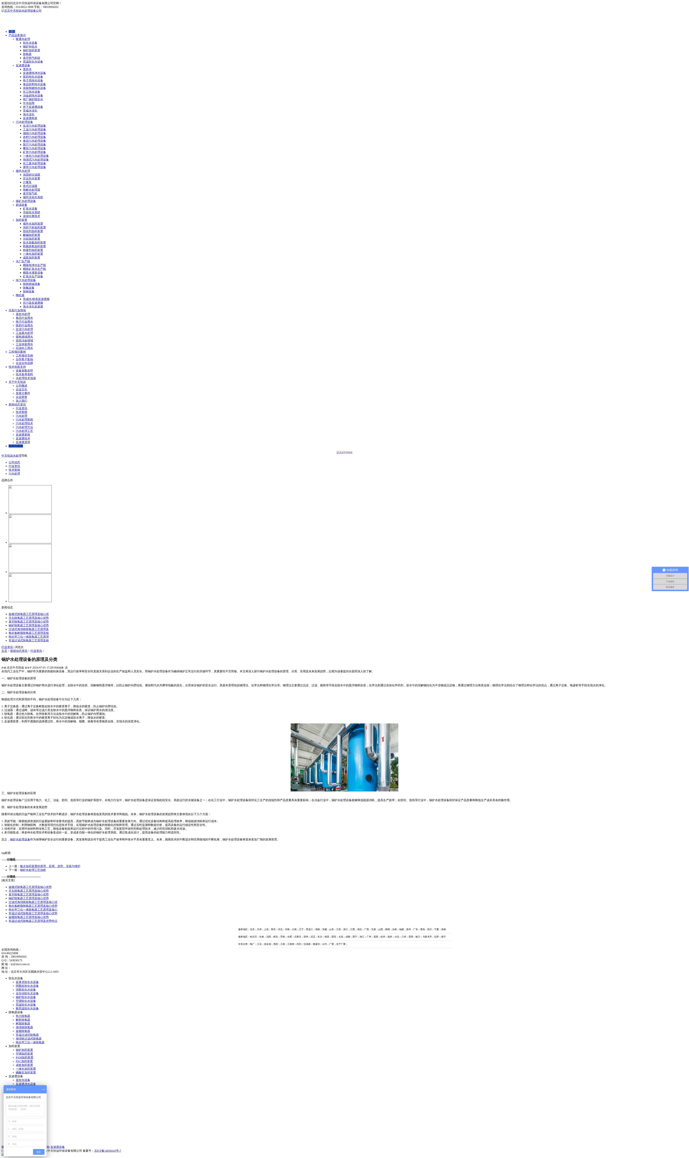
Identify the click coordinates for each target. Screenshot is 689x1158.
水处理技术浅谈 (26, 378)
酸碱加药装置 (31, 234)
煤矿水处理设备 (26, 201)
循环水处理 (23, 170)
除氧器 (27, 54)
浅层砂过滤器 (31, 174)
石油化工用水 (24, 348)
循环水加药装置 (33, 223)
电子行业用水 (24, 321)
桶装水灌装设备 (33, 272)
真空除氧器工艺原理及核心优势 (29, 621)
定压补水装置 (31, 178)
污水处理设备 (24, 121)
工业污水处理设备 (34, 129)
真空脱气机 (30, 193)
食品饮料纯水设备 (34, 84)
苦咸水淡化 (30, 110)
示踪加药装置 (31, 238)
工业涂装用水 (24, 344)
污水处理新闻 (24, 419)
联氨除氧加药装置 (34, 246)
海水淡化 (28, 114)
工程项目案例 (17, 351)
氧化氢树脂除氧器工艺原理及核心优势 (33, 905)
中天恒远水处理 (11, 455)
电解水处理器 (31, 189)
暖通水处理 (23, 39)
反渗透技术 (23, 438)
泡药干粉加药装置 (34, 227)
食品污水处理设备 (34, 140)
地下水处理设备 (26, 280)
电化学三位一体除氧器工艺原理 (29, 636)
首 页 (12, 31)
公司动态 (14, 462)
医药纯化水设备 (33, 76)
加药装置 (21, 219)
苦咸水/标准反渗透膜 (36, 299)
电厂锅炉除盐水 (33, 99)
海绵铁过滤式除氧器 (29, 1038)
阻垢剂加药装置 (33, 231)
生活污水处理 (24, 329)
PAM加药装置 (24, 1057)
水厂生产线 (23, 261)
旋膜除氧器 (23, 1031)
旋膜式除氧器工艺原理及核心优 (29, 614)
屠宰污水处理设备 (34, 167)
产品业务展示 (17, 35)
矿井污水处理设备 (34, 152)
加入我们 (21, 400)
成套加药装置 (31, 257)
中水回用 (28, 103)
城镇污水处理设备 (34, 133)
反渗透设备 (23, 65)
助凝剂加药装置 (33, 250)
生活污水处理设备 (34, 125)
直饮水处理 (23, 314)
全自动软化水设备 (27, 993)
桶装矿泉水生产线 (34, 268)
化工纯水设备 (31, 91)
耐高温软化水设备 (27, 1008)
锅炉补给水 (30, 46)
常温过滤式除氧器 (27, 1034)
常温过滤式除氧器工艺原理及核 (29, 640)
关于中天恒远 (17, 381)
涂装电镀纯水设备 (34, 88)
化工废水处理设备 (34, 163)
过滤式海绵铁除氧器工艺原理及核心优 (33, 902)
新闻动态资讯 (17, 404)
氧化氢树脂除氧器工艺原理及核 (29, 632)
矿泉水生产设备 (33, 276)
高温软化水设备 (33, 61)
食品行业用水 (24, 317)
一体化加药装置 (33, 253)
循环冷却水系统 (33, 197)
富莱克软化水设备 (27, 982)
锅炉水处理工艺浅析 (33, 869)
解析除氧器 (23, 1019)
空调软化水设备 (26, 1000)
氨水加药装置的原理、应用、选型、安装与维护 (50, 866)
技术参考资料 (24, 374)
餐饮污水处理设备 (34, 148)
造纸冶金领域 (24, 340)
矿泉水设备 (30, 208)
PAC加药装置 (24, 1061)
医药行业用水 (24, 325)
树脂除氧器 (23, 1023)
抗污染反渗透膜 (33, 302)
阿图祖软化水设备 (27, 985)
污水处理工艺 (24, 430)
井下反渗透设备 (33, 106)
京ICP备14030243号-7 (107, 1150)
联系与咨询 (16, 445)
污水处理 (21, 415)
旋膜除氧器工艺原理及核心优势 (29, 917)
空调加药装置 (24, 1053)
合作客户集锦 (24, 359)
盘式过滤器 (30, 185)
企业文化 (21, 389)
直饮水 (27, 69)
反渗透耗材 (30, 118)
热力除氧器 (23, 1016)
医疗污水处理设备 (34, 144)
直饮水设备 (23, 1080)
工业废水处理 (24, 332)
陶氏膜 (20, 295)
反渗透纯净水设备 (34, 72)
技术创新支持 (17, 366)
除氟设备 (28, 287)
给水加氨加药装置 (34, 242)
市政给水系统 (31, 212)
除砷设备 (28, 291)
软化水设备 (30, 42)
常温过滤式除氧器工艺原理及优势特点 (33, 920)
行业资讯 (21, 408)
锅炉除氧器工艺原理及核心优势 (29, 625)
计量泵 (27, 182)
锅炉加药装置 (31, 50)
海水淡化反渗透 (33, 306)
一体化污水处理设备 (36, 155)
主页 (4, 650)
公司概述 (21, 385)
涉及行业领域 (17, 310)
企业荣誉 (21, 396)
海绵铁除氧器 (24, 1027)
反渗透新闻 (23, 434)
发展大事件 (23, 393)
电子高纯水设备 (33, 80)
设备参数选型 (24, 370)
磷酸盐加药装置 (26, 1072)
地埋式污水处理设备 (36, 159)
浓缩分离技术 (31, 216)
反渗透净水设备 (26, 1083)
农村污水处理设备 (34, 137)
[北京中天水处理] (344, 452)
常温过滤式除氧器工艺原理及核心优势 (33, 913)
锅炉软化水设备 (26, 997)
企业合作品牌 (24, 363)
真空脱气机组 (31, 57)
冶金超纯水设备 (33, 95)
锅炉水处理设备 (20, 839)
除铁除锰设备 (31, 283)
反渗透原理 (23, 442)
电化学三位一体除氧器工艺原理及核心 (33, 909)
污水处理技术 (24, 423)
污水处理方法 (24, 427)
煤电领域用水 (24, 336)
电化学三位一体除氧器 (30, 1042)
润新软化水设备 (26, 989)
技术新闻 (21, 412)
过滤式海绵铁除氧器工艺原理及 (29, 629)
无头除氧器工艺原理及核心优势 (29, 617)
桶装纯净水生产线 (34, 265)
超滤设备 (21, 204)
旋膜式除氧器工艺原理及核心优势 (30, 887)
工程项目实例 (24, 355)
